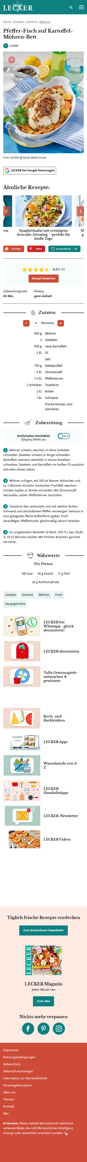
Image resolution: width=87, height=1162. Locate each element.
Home (7, 22)
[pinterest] (43, 1029)
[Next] (80, 211)
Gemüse (31, 22)
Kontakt (8, 1106)
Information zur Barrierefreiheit (25, 1078)
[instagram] (59, 1029)
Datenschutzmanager (18, 1071)
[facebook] (28, 1029)
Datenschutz (12, 1064)
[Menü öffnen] (81, 7)
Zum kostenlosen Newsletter (43, 930)
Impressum (11, 1050)
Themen (8, 1099)
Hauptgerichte (15, 604)
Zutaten (18, 22)
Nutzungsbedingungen (19, 1057)
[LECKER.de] (18, 7)
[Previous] (6, 211)
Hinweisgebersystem (17, 1085)
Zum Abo (43, 1001)
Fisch (58, 595)
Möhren (44, 22)
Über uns (9, 1092)
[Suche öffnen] (71, 7)
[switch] (64, 436)
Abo (6, 1113)
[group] (43, 218)
